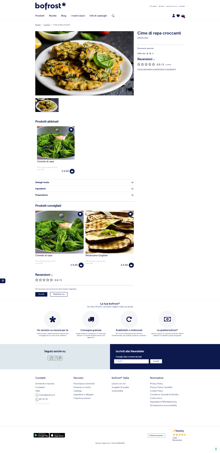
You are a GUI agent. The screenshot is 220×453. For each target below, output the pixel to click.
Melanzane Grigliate (96, 255)
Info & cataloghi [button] (98, 16)
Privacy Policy (156, 384)
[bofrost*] (50, 6)
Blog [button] (63, 16)
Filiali (37, 391)
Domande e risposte (44, 384)
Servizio (161, 6)
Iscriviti (156, 361)
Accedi (41, 294)
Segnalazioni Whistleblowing (163, 402)
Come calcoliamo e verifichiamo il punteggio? (157, 69)
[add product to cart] (72, 171)
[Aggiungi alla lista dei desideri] (71, 129)
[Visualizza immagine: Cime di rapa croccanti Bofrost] (46, 105)
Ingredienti (40, 189)
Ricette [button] (53, 16)
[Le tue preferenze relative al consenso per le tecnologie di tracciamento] (216, 449)
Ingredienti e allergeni (83, 395)
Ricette (38, 25)
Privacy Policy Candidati (161, 387)
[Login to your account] (174, 15)
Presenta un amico (82, 387)
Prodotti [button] (39, 16)
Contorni (47, 25)
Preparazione (41, 195)
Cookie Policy (156, 391)
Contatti (182, 6)
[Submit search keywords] (113, 15)
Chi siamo (153, 6)
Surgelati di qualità (120, 387)
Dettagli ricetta (42, 182)
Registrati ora (58, 294)
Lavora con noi (171, 6)
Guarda (168, 64)
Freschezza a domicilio (84, 384)
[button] (178, 16)
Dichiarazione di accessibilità (163, 405)
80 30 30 (43, 399)
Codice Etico (156, 398)
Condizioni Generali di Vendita (164, 395)
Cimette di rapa (45, 161)
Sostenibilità (117, 391)
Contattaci (40, 387)
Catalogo (77, 391)
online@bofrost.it (47, 395)
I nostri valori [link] (78, 16)
